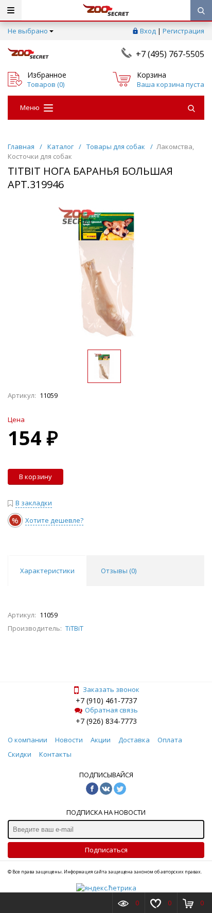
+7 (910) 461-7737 (106, 700)
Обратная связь (111, 710)
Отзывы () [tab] (118, 570)
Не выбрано (28, 30)
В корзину (35, 476)
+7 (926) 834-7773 (106, 721)
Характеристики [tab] (47, 570)
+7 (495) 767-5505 (170, 54)
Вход (148, 30)
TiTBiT (74, 628)
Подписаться (106, 849)
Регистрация (183, 30)
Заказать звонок (111, 689)
